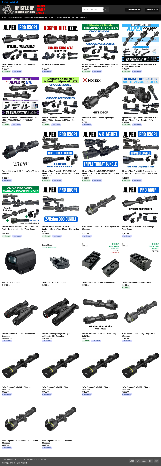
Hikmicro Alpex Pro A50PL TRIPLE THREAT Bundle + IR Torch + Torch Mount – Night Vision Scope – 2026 (60, 173)
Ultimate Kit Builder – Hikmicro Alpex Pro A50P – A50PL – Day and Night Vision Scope (100, 65)
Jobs (51, 17)
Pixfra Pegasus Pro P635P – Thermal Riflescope (56, 388)
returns (58, 17)
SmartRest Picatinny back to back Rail (136, 283)
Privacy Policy (8, 459)
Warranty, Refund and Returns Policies (31, 459)
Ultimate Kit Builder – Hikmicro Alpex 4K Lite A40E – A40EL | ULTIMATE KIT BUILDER (19, 119)
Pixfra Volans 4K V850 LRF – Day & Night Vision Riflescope (100, 228)
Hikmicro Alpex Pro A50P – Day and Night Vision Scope (138, 228)
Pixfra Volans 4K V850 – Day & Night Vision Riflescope (138, 335)
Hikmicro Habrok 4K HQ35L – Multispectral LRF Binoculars (20, 335)
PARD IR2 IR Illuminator (11, 283)
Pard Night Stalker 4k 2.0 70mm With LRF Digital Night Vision (20, 172)
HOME (4, 17)
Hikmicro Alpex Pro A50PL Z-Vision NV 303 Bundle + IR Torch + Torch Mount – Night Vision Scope (60, 229)
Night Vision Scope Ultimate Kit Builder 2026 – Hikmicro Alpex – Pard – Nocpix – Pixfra (140, 119)
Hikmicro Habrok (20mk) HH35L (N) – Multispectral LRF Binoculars (56, 335)
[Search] (106, 9)
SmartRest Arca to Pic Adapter (54, 283)
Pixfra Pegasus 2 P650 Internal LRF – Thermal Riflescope (20, 442)
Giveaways (28, 17)
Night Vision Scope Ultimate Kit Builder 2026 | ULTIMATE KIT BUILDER (139, 65)
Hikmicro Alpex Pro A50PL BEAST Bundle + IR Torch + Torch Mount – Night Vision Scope (20, 228)
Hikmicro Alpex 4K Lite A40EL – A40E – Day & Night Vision (100, 335)
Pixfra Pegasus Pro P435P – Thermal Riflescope (136, 388)
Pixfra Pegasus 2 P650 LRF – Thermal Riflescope (57, 442)
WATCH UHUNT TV (15, 17)
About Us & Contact (80, 17)
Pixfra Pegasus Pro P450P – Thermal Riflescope (96, 388)
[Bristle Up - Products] (40, 9)
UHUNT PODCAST (41, 17)
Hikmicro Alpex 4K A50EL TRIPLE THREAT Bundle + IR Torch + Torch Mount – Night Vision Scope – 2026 (100, 173)
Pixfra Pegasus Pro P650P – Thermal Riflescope (16, 388)
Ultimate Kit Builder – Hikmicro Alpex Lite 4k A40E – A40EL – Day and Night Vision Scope (59, 119)
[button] (152, 10)
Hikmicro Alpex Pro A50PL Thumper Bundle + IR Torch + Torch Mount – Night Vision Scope (139, 172)
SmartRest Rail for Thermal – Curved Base (98, 283)
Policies (66, 17)
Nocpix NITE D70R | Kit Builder (53, 64)
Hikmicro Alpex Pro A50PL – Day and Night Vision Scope (18, 65)
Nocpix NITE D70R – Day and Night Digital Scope (98, 119)
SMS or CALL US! (10, 1)
